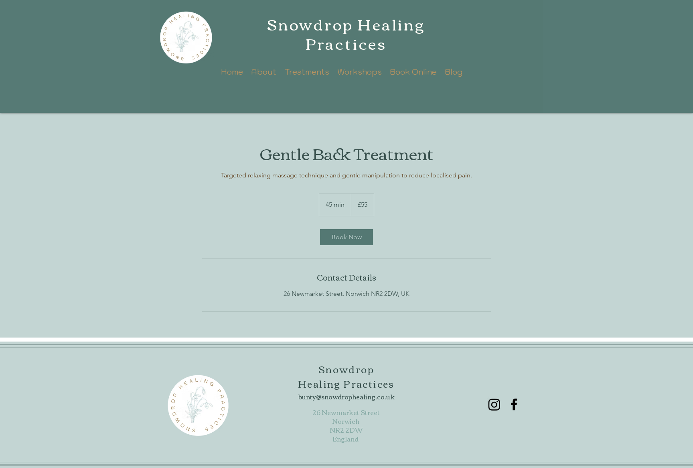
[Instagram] (494, 404)
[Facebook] (514, 404)
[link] (346, 237)
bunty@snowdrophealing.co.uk (346, 397)
